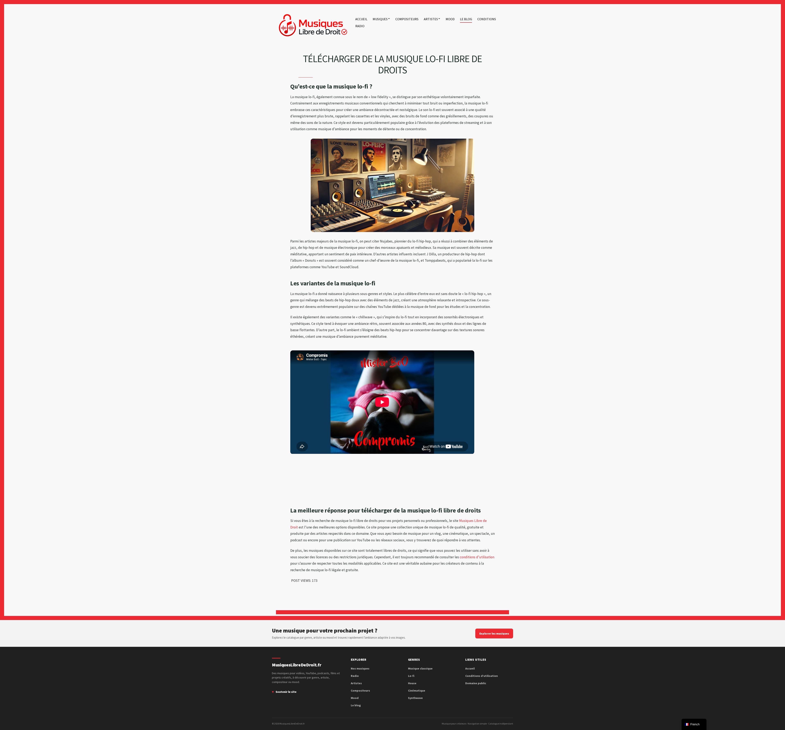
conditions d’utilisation (477, 557)
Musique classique (420, 668)
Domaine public (475, 683)
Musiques (380, 19)
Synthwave (415, 698)
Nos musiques (360, 668)
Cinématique (416, 690)
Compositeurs (406, 19)
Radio (359, 26)
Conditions (486, 19)
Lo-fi (411, 676)
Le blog (466, 19)
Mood (450, 19)
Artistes (431, 19)
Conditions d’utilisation (481, 676)
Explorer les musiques (494, 633)
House (412, 683)
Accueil (361, 19)
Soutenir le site (286, 692)
